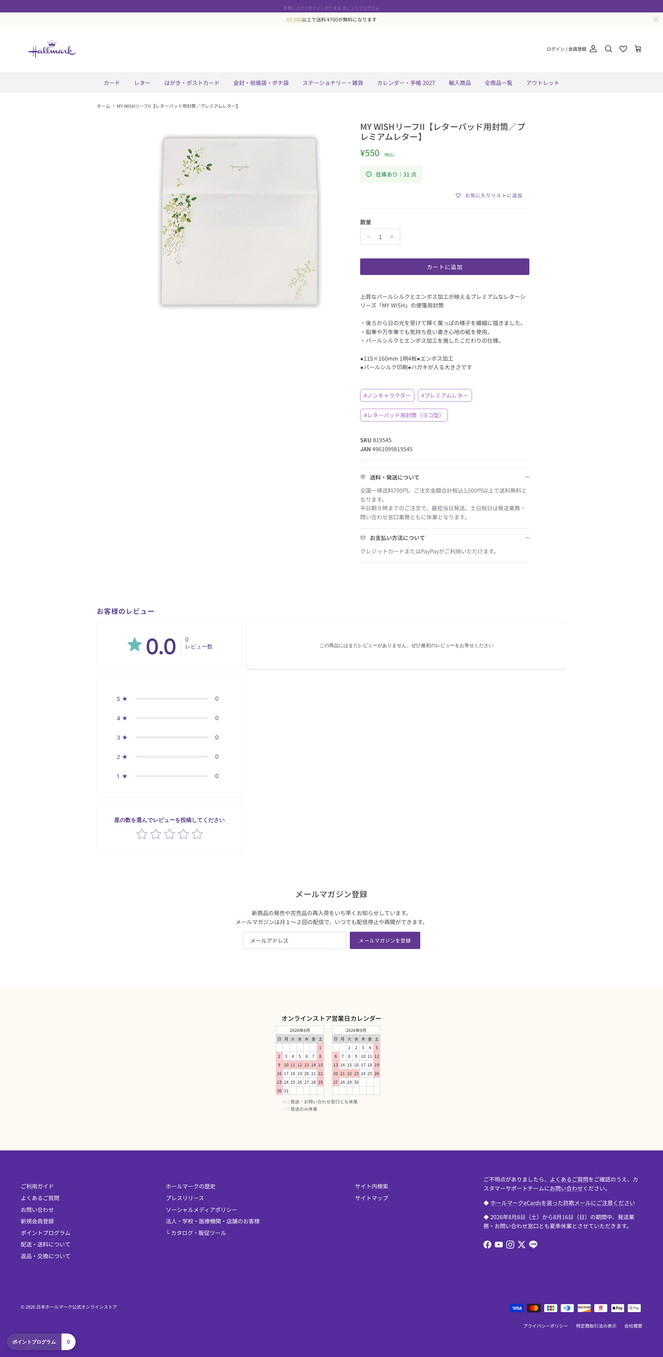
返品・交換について (45, 1256)
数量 (365, 222)
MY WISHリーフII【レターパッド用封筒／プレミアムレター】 (178, 106)
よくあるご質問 (40, 1198)
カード (112, 82)
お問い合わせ (37, 1209)
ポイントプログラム (360, 6)
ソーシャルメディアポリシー (201, 1209)
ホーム (103, 106)
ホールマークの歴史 (190, 1186)
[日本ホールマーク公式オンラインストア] (52, 49)
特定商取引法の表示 (596, 1325)
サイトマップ (371, 1198)
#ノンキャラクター (387, 395)
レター (142, 82)
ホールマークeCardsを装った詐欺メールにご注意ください (562, 1202)
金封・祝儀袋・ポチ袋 (261, 82)
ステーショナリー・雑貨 (332, 82)
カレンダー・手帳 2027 (406, 82)
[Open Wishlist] (623, 49)
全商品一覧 (498, 82)
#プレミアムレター (444, 395)
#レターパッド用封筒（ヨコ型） (404, 415)
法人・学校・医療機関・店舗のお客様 (213, 1221)
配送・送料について (45, 1244)
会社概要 (633, 1325)
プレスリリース (185, 1198)
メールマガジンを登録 (385, 940)
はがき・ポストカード (192, 82)
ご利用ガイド (37, 1186)
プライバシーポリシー (545, 1325)
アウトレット (542, 82)
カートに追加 (445, 267)
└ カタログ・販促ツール (196, 1232)
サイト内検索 (371, 1186)
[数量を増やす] (394, 236)
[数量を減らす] (367, 236)
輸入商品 (460, 82)
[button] (169, 698)
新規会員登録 (37, 1221)
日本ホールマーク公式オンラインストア (76, 1306)
